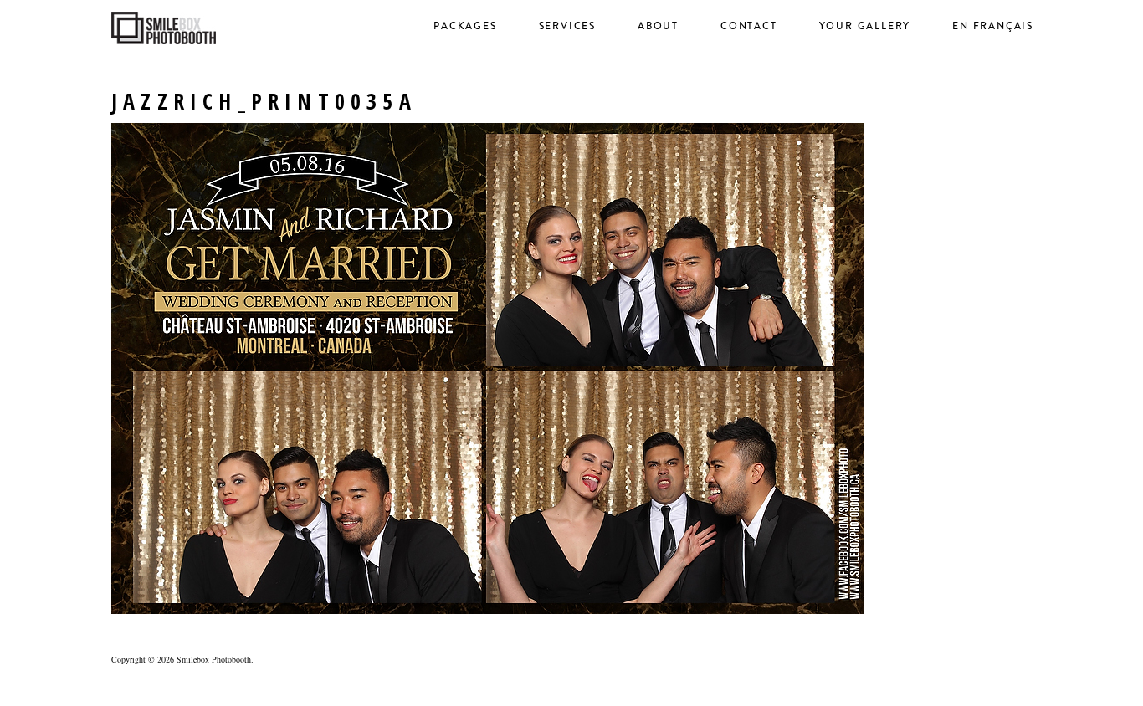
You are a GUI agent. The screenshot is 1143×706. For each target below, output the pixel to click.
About (658, 25)
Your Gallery (865, 25)
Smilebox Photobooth (214, 659)
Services (567, 25)
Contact (748, 25)
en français (992, 25)
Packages (464, 25)
